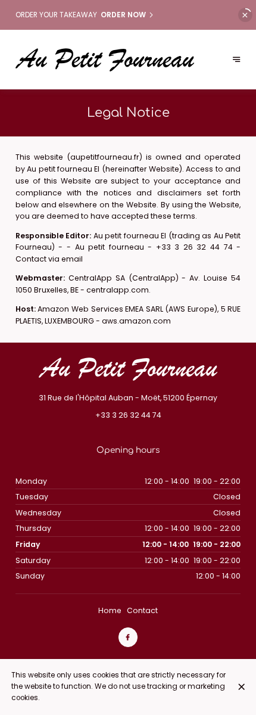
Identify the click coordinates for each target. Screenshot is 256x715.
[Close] (241, 686)
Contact (142, 610)
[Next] (237, 60)
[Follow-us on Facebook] (128, 636)
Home (109, 610)
